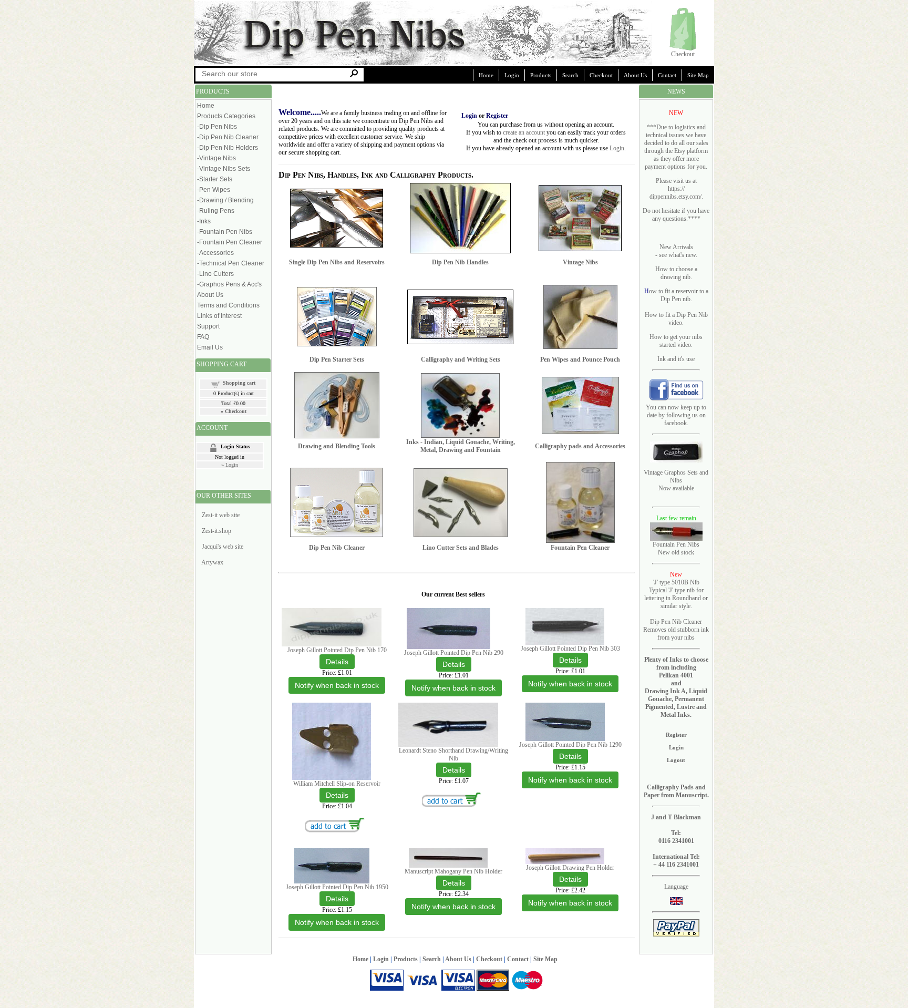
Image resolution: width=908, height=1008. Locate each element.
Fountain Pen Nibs (676, 544)
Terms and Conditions (228, 305)
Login (511, 75)
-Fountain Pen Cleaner (229, 242)
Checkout (683, 54)
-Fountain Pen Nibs (224, 231)
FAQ (203, 337)
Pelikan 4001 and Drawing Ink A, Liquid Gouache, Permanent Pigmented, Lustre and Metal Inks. (676, 695)
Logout (676, 760)
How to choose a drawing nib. (676, 273)
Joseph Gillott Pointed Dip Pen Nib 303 (570, 648)
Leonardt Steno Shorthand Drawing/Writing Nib (453, 754)
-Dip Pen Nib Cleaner (228, 137)
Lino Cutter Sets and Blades (460, 547)
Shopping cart (239, 383)
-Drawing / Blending (225, 200)
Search (570, 75)
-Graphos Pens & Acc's (229, 284)
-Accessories (215, 252)
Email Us (210, 347)
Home (486, 75)
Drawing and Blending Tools (336, 446)
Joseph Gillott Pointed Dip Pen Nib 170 (337, 650)
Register (676, 735)
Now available (676, 488)
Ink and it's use (676, 359)
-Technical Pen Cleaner (230, 263)
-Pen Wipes (213, 189)
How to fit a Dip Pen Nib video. (676, 318)
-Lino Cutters (215, 273)
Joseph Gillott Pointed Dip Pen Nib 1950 (337, 887)
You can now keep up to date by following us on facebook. (676, 415)
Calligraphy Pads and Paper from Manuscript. (676, 791)
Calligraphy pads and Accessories (580, 446)
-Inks (204, 221)
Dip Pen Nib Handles (460, 262)
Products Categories (226, 116)
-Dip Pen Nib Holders (227, 147)
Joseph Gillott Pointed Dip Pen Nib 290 (453, 652)
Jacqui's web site (222, 546)
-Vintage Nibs (216, 158)
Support (208, 326)
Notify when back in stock (337, 685)
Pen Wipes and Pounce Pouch (580, 359)
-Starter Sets (214, 179)
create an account (524, 132)
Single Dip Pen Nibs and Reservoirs (337, 262)
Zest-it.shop (216, 530)
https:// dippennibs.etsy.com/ (675, 192)
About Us (635, 75)
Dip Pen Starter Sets (336, 359)
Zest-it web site (221, 515)
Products (540, 75)
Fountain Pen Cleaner (580, 547)
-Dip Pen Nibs (217, 126)
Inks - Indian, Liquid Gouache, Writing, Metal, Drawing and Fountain (460, 446)
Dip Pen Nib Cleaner (337, 547)
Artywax (212, 562)
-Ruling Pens (215, 210)
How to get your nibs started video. (676, 340)
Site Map (698, 75)
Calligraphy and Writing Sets (460, 359)
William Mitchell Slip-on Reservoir (336, 783)
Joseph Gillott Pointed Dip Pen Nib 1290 (570, 744)
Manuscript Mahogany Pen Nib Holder (453, 871)
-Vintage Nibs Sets (223, 168)
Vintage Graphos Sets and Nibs (676, 476)
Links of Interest (219, 316)
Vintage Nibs (580, 262)
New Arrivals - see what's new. (676, 251)
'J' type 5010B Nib (676, 582)
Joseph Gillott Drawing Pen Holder (570, 867)
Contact (667, 75)
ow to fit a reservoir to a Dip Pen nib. (678, 295)
